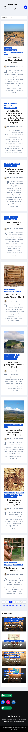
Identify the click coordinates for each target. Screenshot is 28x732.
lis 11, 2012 (20, 126)
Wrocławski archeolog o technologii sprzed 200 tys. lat (14, 171)
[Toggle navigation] (1, 7)
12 (21, 602)
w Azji (6, 426)
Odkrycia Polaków (18, 52)
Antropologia (13, 217)
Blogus (22, 727)
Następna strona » (20, 605)
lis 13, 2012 (20, 66)
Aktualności (8, 48)
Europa (7, 656)
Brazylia (16, 564)
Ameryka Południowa (10, 50)
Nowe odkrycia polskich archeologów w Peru (14, 60)
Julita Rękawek (11, 66)
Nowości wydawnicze (10, 107)
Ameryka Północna (10, 289)
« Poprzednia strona (8, 605)
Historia (12, 671)
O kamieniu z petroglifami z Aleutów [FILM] (14, 365)
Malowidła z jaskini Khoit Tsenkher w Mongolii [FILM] (14, 432)
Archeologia (8, 52)
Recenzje (20, 618)
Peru (6, 54)
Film (15, 291)
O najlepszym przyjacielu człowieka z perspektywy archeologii (12, 661)
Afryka (6, 103)
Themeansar (13, 729)
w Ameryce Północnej (10, 359)
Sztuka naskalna (9, 357)
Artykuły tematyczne (10, 654)
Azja (6, 424)
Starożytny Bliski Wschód (11, 621)
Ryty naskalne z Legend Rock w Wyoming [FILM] (14, 502)
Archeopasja (13, 4)
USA (19, 291)
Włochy (7, 675)
